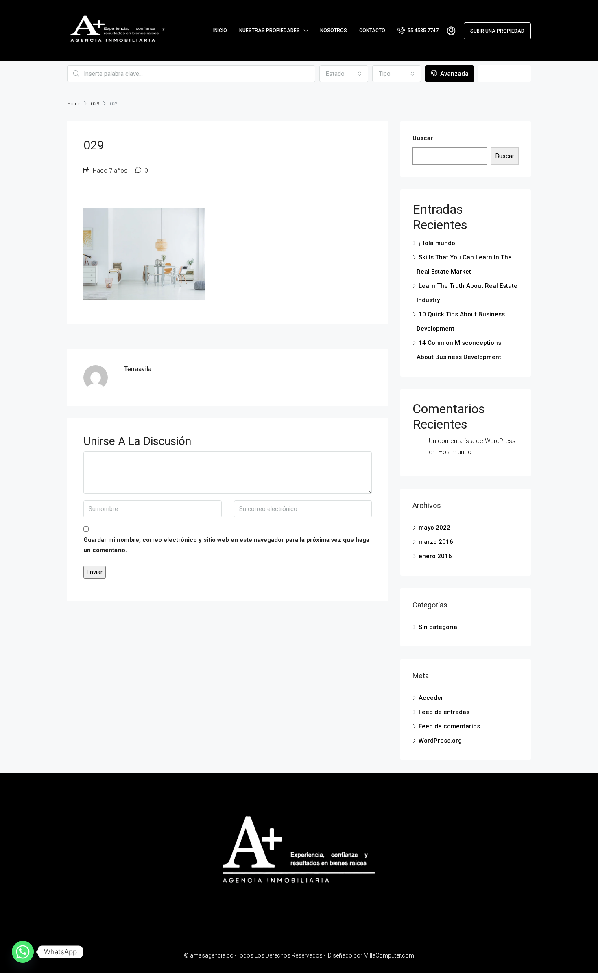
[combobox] (343, 73)
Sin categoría (438, 627)
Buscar (504, 73)
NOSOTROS (333, 30)
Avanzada (454, 73)
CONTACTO (372, 30)
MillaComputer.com (389, 955)
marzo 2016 (436, 542)
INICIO (220, 30)
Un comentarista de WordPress (472, 441)
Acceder (431, 697)
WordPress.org (440, 740)
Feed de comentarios (449, 726)
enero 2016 (435, 556)
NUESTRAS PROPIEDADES (269, 30)
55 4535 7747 (422, 30)
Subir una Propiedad (497, 31)
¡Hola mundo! (438, 243)
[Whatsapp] (23, 952)
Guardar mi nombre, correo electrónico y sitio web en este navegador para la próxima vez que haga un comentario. (226, 545)
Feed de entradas (444, 712)
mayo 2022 (434, 527)
